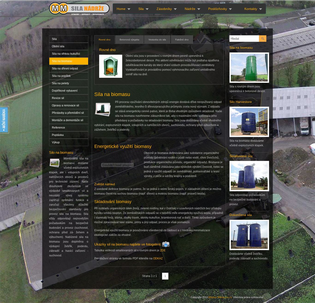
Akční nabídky (4, 120)
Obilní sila (58, 46)
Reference (58, 127)
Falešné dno (182, 39)
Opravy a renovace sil (65, 105)
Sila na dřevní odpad (65, 68)
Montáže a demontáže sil (67, 120)
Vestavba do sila (157, 39)
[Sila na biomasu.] (249, 82)
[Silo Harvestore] (249, 136)
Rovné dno (104, 39)
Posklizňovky (217, 9)
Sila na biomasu (62, 61)
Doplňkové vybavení (64, 90)
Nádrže (190, 9)
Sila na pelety (60, 83)
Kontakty (250, 9)
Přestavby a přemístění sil (68, 112)
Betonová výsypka (129, 39)
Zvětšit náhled (104, 184)
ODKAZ (158, 258)
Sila (141, 9)
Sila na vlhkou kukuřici (66, 53)
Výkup (56, 142)
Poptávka (58, 135)
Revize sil (58, 98)
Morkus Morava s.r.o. (220, 297)
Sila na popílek (61, 76)
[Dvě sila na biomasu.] (249, 190)
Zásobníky (164, 9)
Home (121, 9)
